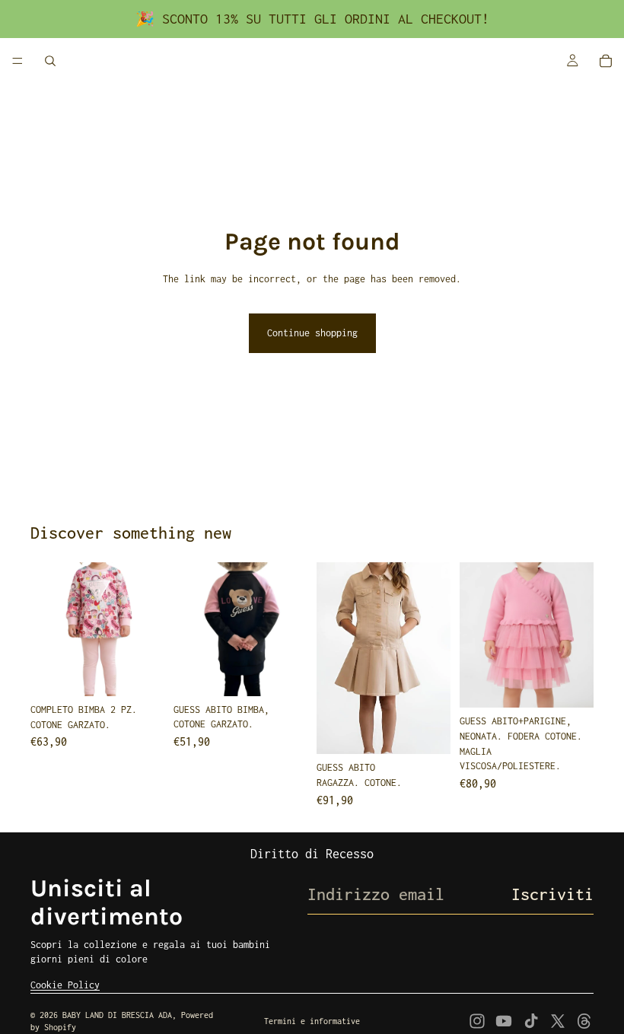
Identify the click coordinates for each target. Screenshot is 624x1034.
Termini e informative (312, 1021)
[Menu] (17, 60)
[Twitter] (558, 1021)
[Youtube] (504, 1021)
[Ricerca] (50, 61)
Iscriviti (552, 894)
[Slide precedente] (47, 629)
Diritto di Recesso (312, 854)
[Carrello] (605, 61)
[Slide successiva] (147, 629)
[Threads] (584, 1021)
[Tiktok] (531, 1021)
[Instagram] (477, 1021)
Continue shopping (312, 333)
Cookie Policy (65, 985)
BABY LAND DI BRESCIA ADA (117, 1015)
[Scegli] (140, 672)
